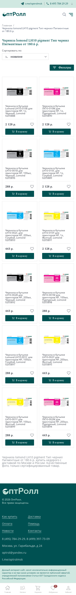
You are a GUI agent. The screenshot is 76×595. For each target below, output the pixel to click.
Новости (8, 531)
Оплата (7, 524)
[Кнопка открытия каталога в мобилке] (71, 15)
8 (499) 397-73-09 (38, 539)
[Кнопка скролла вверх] (58, 577)
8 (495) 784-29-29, (14, 539)
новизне (16, 57)
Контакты (34, 531)
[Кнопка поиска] (64, 14)
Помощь (34, 524)
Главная (7, 25)
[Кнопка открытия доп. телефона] (72, 4)
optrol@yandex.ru (14, 552)
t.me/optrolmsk (12, 559)
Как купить (9, 516)
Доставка (34, 516)
